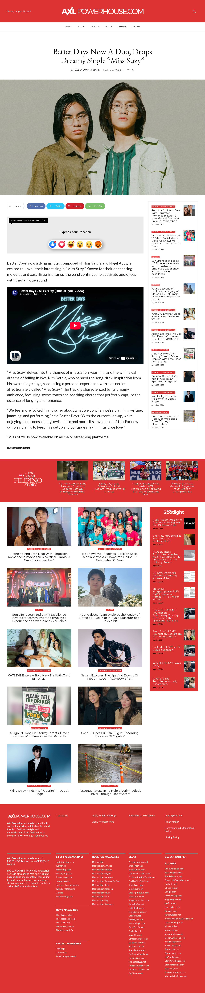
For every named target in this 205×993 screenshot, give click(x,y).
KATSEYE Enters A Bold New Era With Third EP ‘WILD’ (166, 316)
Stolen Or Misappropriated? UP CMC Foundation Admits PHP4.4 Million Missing (166, 594)
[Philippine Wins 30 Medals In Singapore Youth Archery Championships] (182, 470)
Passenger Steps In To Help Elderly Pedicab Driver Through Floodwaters (165, 420)
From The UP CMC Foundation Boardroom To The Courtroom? (167, 634)
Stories (155, 257)
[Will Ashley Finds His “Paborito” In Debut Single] (189, 396)
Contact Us (62, 815)
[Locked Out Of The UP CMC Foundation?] (189, 650)
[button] (194, 11)
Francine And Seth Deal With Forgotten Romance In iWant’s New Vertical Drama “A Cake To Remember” (166, 215)
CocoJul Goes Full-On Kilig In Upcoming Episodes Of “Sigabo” (165, 379)
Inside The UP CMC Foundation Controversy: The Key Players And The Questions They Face (165, 615)
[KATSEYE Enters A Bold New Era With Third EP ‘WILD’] (189, 313)
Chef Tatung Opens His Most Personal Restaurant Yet (167, 538)
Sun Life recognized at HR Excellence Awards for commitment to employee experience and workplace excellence (165, 267)
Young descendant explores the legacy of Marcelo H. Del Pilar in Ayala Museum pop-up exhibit (166, 294)
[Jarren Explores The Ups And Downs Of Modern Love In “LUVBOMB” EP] (189, 333)
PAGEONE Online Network (86, 69)
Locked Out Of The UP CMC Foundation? (166, 648)
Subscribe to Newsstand (142, 815)
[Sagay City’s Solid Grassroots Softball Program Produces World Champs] (109, 470)
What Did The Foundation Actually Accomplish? (165, 681)
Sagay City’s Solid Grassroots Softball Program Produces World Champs (109, 487)
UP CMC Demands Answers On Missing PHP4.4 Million (165, 575)
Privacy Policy (172, 821)
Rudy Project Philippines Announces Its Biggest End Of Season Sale (167, 522)
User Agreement (174, 815)
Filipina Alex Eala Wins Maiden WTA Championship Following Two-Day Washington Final (146, 489)
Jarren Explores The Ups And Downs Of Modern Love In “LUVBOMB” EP (166, 336)
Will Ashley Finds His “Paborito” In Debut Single (164, 399)
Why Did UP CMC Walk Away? (167, 664)
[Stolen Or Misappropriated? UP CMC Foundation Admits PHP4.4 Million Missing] (189, 592)
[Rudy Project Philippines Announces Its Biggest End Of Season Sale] (189, 523)
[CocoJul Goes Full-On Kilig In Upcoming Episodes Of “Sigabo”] (189, 376)
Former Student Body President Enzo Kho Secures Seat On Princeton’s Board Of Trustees (72, 489)
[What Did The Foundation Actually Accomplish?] (189, 682)
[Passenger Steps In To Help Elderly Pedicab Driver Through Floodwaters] (189, 416)
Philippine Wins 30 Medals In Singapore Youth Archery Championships (182, 487)
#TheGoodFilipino (160, 350)
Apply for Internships (103, 821)
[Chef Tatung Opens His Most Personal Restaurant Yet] (189, 539)
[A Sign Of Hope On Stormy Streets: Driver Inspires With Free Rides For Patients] (189, 353)
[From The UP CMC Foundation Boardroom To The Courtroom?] (189, 634)
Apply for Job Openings (104, 815)
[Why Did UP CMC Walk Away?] (189, 666)
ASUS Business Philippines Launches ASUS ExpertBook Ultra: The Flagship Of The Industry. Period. (167, 557)
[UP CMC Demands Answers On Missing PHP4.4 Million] (189, 576)
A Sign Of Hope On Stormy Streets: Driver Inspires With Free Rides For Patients (166, 357)
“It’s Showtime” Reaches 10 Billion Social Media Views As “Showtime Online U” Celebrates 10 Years (166, 241)
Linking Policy (172, 837)
